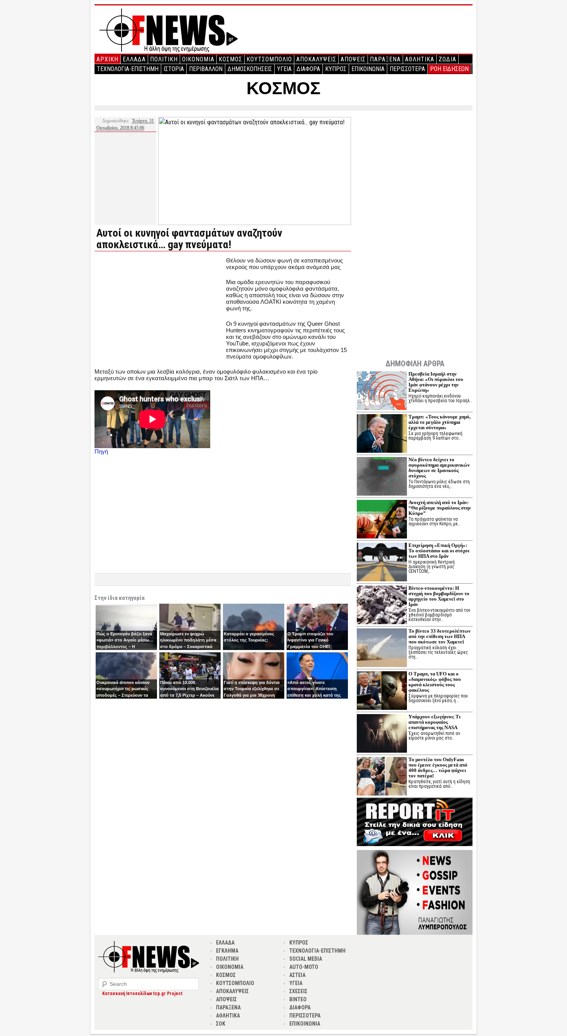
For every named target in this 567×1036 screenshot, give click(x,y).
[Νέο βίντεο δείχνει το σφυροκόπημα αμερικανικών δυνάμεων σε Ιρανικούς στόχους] (382, 477)
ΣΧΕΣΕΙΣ (298, 991)
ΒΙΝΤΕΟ (298, 999)
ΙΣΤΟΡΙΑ (174, 69)
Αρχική (107, 59)
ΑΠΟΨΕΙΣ (353, 59)
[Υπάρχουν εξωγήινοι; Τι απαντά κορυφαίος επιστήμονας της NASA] (382, 734)
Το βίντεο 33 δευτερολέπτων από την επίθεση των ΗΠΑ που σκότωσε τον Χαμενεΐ (439, 636)
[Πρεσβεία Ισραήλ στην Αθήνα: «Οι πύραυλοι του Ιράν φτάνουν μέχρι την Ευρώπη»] (382, 391)
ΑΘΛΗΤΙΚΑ (419, 59)
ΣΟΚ (220, 1024)
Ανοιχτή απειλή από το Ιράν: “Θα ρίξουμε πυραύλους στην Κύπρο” (439, 507)
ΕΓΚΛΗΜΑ (227, 951)
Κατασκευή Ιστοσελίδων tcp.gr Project (142, 993)
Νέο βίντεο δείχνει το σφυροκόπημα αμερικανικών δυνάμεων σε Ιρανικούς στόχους (439, 468)
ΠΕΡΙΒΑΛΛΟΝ (206, 69)
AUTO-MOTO (303, 967)
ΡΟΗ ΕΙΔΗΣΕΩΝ (449, 69)
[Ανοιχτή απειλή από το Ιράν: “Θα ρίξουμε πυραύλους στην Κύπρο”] (382, 520)
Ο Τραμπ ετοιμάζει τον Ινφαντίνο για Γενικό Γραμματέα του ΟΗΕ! (310, 640)
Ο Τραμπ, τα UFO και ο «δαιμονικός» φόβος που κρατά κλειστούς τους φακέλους (434, 682)
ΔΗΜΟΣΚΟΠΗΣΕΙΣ (250, 69)
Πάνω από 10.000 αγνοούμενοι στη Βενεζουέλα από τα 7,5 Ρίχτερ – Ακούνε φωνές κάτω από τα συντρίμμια (189, 695)
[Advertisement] (159, 311)
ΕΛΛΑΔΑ (134, 59)
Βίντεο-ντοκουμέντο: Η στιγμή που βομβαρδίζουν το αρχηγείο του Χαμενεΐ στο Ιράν (438, 596)
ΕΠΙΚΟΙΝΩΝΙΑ (368, 69)
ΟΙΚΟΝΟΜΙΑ (198, 59)
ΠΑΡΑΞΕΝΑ (385, 59)
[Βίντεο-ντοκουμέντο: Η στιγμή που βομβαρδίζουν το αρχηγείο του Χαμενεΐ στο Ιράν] (382, 606)
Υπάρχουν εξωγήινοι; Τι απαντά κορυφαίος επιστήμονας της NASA (434, 722)
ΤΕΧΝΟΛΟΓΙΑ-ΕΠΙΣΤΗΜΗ (128, 69)
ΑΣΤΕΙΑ (297, 975)
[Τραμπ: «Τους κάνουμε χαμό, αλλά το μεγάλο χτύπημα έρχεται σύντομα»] (382, 434)
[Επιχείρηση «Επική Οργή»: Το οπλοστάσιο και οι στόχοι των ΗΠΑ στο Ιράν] (382, 563)
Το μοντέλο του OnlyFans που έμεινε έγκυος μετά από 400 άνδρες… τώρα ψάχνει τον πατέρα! (437, 768)
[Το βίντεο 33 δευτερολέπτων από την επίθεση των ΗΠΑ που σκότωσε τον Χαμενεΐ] (382, 648)
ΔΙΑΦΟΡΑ (308, 69)
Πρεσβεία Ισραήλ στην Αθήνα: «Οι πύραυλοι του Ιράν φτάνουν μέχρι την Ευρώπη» (435, 382)
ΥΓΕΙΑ (284, 69)
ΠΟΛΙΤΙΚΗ (164, 59)
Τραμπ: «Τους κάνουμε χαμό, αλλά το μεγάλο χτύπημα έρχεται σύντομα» (439, 422)
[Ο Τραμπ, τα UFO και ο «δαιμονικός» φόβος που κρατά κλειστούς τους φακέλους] (382, 691)
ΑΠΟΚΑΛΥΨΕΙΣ (316, 59)
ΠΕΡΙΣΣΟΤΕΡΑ (407, 69)
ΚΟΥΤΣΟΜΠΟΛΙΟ (269, 59)
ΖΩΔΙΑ (447, 59)
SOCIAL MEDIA (305, 959)
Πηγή (101, 451)
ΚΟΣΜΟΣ (230, 59)
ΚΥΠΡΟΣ (335, 69)
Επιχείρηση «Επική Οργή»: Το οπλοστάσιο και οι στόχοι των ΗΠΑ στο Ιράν (438, 550)
